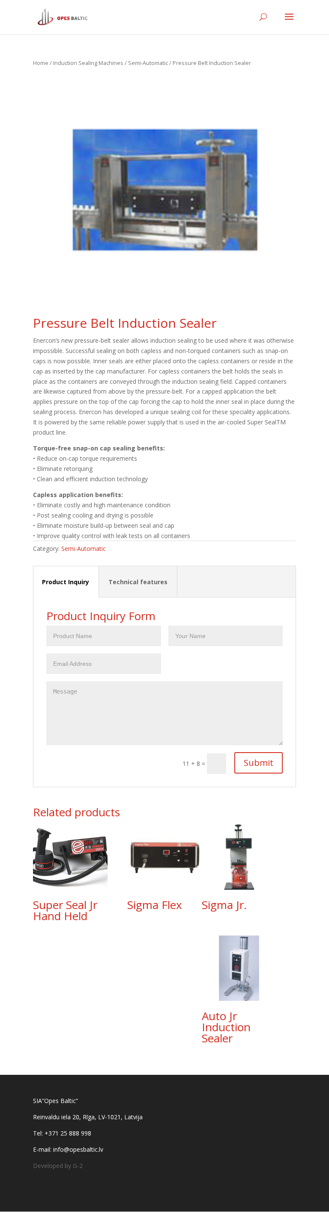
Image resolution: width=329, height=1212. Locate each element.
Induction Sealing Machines (88, 63)
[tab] (66, 581)
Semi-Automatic (148, 63)
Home (40, 63)
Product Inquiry (65, 582)
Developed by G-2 (58, 1166)
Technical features (137, 582)
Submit (258, 762)
